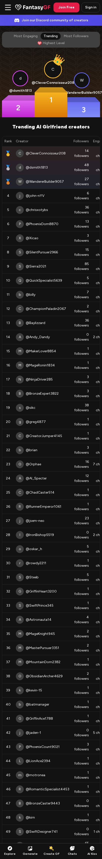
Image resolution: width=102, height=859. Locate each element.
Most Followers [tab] (76, 36)
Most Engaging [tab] (26, 36)
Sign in (90, 7)
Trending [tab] (51, 36)
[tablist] (51, 40)
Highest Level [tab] (54, 43)
